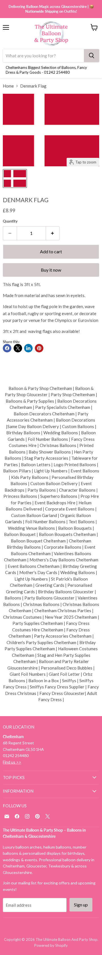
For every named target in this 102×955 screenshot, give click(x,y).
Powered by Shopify (51, 945)
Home (8, 86)
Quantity (10, 221)
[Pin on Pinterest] (39, 348)
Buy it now (51, 269)
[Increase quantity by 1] (53, 233)
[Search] (91, 55)
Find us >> (12, 762)
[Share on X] (18, 348)
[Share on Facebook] (7, 348)
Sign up (81, 904)
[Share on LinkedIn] (28, 348)
